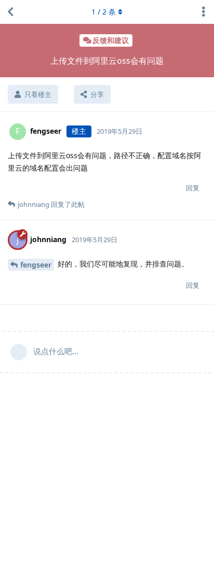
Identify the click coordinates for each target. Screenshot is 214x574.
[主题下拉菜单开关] (203, 12)
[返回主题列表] (10, 12)
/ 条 (103, 12)
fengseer (35, 265)
